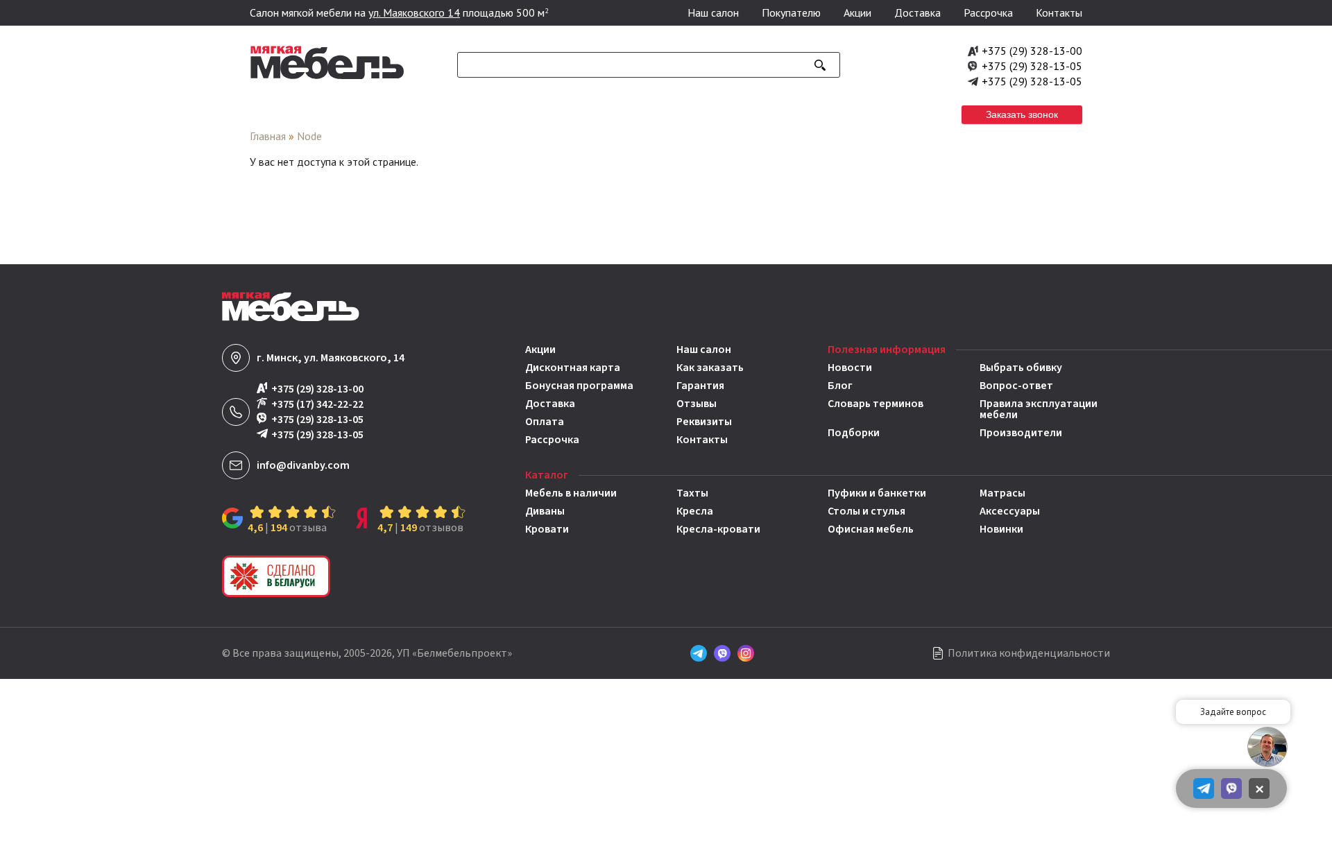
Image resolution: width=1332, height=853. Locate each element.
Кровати (547, 529)
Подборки (854, 432)
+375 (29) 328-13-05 (1032, 66)
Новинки (1001, 529)
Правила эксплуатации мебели (1039, 409)
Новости (850, 367)
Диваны (545, 511)
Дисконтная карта (572, 367)
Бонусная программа (579, 385)
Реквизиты (704, 421)
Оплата (544, 421)
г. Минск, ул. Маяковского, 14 (330, 357)
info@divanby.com (303, 465)
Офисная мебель (871, 529)
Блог (840, 385)
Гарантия (700, 385)
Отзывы (696, 403)
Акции (857, 12)
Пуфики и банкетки (877, 493)
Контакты (1059, 12)
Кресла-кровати (718, 529)
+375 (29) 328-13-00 (1032, 51)
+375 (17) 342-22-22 (317, 404)
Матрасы (1002, 493)
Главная (268, 136)
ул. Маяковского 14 (414, 12)
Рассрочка (988, 12)
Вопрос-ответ (1016, 385)
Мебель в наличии (571, 493)
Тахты (692, 493)
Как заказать (710, 367)
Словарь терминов (875, 404)
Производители (1021, 432)
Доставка (917, 12)
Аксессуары (1010, 511)
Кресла (694, 511)
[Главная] (327, 76)
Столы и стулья (866, 511)
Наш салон (713, 12)
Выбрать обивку (1021, 367)
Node (309, 136)
